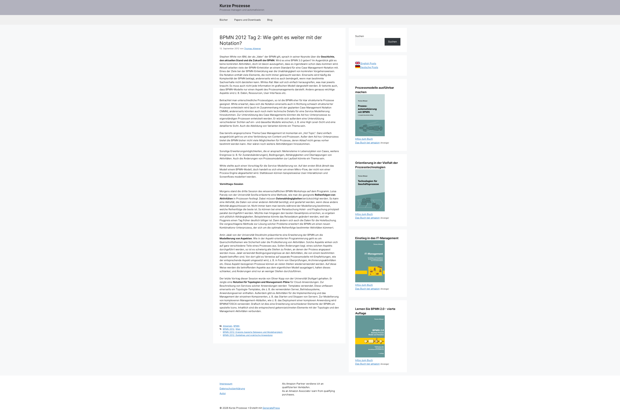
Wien (238, 329)
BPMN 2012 (228, 329)
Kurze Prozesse (235, 5)
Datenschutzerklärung (232, 388)
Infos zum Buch (364, 138)
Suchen (359, 36)
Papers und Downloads (247, 19)
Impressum (226, 383)
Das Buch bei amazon (367, 142)
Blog (269, 19)
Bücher (224, 19)
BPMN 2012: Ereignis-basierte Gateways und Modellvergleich (253, 332)
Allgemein (227, 326)
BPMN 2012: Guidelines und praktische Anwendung (248, 335)
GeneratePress (271, 407)
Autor (223, 393)
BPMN (236, 326)
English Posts (368, 63)
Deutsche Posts (369, 67)
